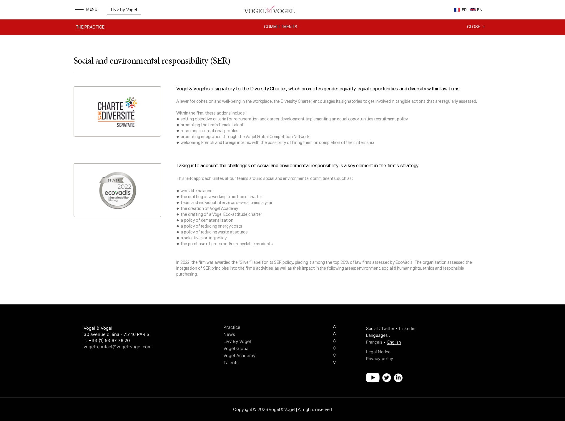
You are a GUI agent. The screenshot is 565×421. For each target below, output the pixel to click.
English (394, 341)
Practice (231, 327)
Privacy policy (379, 358)
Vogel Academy (239, 355)
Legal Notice (378, 351)
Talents (231, 362)
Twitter (387, 328)
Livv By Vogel (237, 341)
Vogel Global (236, 348)
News (229, 334)
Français (374, 341)
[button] (150, 9)
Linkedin (407, 328)
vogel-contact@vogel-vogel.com (118, 346)
